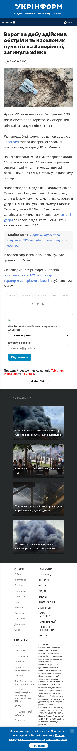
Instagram (11, 373)
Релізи (42, 635)
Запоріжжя (41, 295)
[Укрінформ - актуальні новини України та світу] (38, 6)
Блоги (42, 596)
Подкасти (45, 569)
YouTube (28, 373)
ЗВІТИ (17, 706)
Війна (17, 574)
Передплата (21, 656)
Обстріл (12, 295)
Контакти (19, 650)
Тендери (19, 675)
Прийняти (38, 745)
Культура (19, 618)
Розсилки (19, 720)
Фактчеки (19, 596)
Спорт (17, 629)
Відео (42, 591)
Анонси (57, 13)
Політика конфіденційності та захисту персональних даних (24, 695)
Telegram (57, 370)
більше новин (38, 381)
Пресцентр (44, 13)
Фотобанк (30, 13)
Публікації (45, 574)
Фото (42, 585)
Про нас (19, 645)
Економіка (20, 590)
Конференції (47, 621)
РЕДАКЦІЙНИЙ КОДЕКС (23, 713)
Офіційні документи (46, 628)
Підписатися (19, 357)
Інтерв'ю (44, 580)
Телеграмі (12, 142)
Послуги (17, 13)
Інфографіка (46, 602)
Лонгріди (44, 607)
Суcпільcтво (21, 613)
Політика (19, 585)
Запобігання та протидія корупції (24, 682)
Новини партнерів (45, 615)
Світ (16, 602)
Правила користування (22, 668)
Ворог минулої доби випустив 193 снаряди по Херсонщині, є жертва (37, 240)
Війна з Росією (60, 295)
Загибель (26, 295)
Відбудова (20, 579)
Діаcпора (19, 624)
